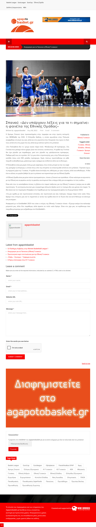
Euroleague (37, 465)
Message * (10, 309)
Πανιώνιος (50, 481)
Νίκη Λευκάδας (57, 477)
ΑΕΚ (71, 469)
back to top (86, 363)
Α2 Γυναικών (61, 469)
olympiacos (50, 465)
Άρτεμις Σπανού (14, 469)
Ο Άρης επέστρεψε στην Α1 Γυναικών (21, 260)
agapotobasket (19, 130)
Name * (9, 276)
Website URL (11, 297)
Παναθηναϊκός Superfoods (32, 481)
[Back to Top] (2, 525)
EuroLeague (22, 2)
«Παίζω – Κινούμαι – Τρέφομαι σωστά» (22, 257)
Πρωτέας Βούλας (78, 481)
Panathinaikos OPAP (66, 465)
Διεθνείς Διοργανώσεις (14, 7)
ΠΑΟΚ (82, 477)
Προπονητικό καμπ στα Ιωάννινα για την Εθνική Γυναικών (28, 254)
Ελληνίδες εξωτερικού (74, 473)
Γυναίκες (81, 145)
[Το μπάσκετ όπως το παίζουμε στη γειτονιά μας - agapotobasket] (22, 24)
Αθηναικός (81, 469)
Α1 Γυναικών (47, 469)
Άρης (80, 465)
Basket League (11, 2)
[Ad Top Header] (66, 19)
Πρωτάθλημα (62, 481)
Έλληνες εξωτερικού (31, 469)
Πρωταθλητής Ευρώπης (31, 485)
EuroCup (30, 2)
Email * (8, 286)
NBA (24, 7)
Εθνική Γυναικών (84, 137)
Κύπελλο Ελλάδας (41, 477)
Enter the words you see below (17, 341)
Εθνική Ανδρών (24, 473)
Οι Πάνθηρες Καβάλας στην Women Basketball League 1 (28, 249)
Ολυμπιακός (71, 477)
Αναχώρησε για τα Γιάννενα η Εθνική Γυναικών (24, 251)
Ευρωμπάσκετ (25, 477)
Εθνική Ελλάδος (56, 473)
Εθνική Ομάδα (39, 2)
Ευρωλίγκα (12, 477)
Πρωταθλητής (13, 485)
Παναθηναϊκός (13, 481)
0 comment (55, 130)
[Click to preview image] (48, 88)
